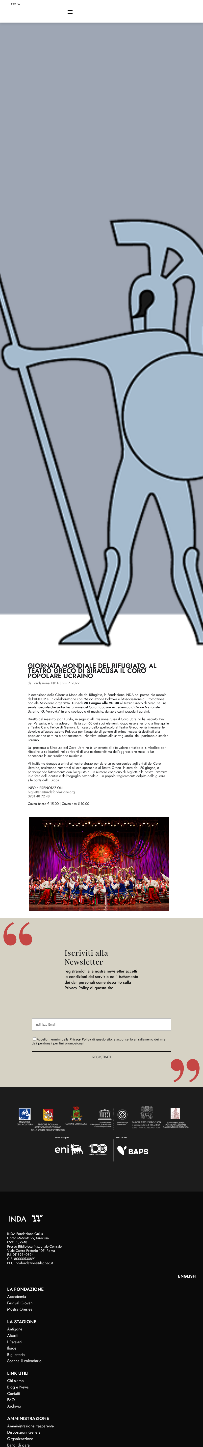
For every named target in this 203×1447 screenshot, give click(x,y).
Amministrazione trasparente (30, 1426)
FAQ (11, 1400)
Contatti (13, 1393)
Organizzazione (20, 1439)
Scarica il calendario (24, 1361)
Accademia (16, 1296)
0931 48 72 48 (39, 796)
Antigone (14, 1329)
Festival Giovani (20, 1303)
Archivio (14, 1406)
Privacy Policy (80, 1039)
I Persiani (14, 1342)
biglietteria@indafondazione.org (51, 791)
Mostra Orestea (19, 1309)
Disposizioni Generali (25, 1432)
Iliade (11, 1348)
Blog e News (17, 1387)
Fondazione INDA (45, 683)
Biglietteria (16, 1354)
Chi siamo (15, 1381)
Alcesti (12, 1335)
